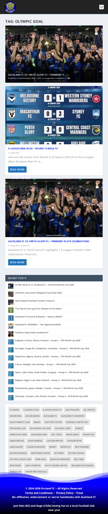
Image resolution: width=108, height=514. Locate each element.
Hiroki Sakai (72, 434)
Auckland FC (60, 78)
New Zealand (82, 447)
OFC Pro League (76, 453)
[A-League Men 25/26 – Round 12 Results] (54, 115)
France (79, 428)
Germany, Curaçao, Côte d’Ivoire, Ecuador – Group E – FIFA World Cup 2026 (51, 396)
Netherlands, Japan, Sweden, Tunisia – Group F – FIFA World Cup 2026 (49, 388)
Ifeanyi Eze (88, 434)
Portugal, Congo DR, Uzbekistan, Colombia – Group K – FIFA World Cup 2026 (52, 348)
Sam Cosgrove (33, 465)
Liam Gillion (16, 447)
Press (79, 492)
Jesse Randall (35, 440)
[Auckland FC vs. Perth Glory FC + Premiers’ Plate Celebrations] (54, 208)
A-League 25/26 (31, 409)
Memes (52, 447)
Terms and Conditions (39, 492)
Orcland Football (23, 78)
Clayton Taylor (53, 422)
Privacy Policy (64, 492)
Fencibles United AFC (77, 422)
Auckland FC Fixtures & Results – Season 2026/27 (38, 316)
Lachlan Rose (74, 440)
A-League (14, 409)
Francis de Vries (18, 434)
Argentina (15, 416)
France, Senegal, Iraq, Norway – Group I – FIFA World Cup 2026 (45, 364)
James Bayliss (17, 440)
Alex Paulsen (72, 409)
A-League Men (48, 78)
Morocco (65, 447)
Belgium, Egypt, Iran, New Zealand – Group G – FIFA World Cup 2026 (48, 380)
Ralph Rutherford (60, 459)
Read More (17, 169)
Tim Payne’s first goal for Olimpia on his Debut (38, 308)
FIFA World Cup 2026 (40, 428)
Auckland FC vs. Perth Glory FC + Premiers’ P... (37, 74)
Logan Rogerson (36, 447)
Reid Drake (15, 465)
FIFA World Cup (18, 428)
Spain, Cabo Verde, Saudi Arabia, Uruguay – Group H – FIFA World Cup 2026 (51, 372)
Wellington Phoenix (82, 465)
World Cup (15, 471)
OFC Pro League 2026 (20, 459)
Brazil (37, 422)
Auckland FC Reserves (72, 416)
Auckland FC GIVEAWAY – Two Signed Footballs (38, 324)
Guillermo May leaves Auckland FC (32, 332)
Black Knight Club (20, 422)
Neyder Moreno (18, 453)
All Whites (89, 409)
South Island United (56, 465)
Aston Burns (32, 416)
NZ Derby (59, 453)
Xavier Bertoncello (36, 471)
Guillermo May (39, 434)
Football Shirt (63, 428)
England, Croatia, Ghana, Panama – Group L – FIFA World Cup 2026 (47, 340)
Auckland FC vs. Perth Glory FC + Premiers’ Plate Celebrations (48, 241)
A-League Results (52, 409)
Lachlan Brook (55, 440)
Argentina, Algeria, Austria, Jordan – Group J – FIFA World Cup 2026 (47, 356)
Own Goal (40, 459)
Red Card (79, 459)
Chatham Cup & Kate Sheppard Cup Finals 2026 (38, 292)
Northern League (40, 453)
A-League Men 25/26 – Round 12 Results (33, 148)
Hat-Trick (56, 434)
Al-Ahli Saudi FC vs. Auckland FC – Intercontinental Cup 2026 (44, 284)
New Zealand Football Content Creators (35, 300)
